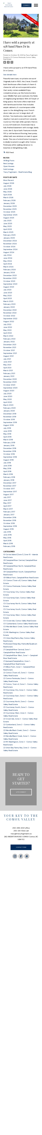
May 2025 (7, 226)
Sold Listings (8, 169)
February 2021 (9, 373)
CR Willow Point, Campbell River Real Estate (21, 577)
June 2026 (7, 189)
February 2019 (9, 442)
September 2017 (10, 491)
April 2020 (7, 402)
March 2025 (8, 232)
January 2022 (9, 341)
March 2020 (8, 405)
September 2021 (10, 353)
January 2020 (9, 411)
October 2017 (9, 488)
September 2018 (10, 457)
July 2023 (7, 290)
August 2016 (8, 529)
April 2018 (7, 471)
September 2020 (10, 388)
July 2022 (7, 324)
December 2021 (9, 344)
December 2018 (9, 448)
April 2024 (7, 264)
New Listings (8, 163)
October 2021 (9, 350)
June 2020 (7, 396)
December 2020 (10, 379)
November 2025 (10, 209)
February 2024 (9, 269)
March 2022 (8, 336)
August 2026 (8, 183)
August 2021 (8, 356)
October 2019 (9, 419)
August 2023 (8, 287)
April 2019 (7, 437)
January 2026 (9, 203)
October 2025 (9, 212)
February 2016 (9, 546)
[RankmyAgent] (26, 856)
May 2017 (7, 503)
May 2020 (7, 399)
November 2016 (9, 520)
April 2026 (7, 194)
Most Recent (8, 180)
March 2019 (8, 439)
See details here (9, 74)
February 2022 (9, 339)
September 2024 (10, 249)
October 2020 (9, 385)
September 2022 (10, 318)
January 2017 (8, 514)
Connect (26, 5)
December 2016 (9, 517)
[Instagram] (14, 856)
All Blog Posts (8, 160)
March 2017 (8, 509)
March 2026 (8, 197)
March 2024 (8, 267)
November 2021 (9, 347)
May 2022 (7, 330)
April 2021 (7, 367)
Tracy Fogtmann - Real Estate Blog (17, 172)
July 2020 (7, 393)
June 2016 (7, 535)
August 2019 (8, 425)
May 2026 (7, 192)
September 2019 (10, 422)
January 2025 (9, 238)
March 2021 (8, 370)
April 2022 (7, 333)
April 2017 (7, 506)
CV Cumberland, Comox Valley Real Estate (20, 623)
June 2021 (7, 362)
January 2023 (9, 307)
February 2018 (9, 477)
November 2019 (9, 416)
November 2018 (9, 451)
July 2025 (7, 220)
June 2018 (7, 465)
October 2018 (9, 454)
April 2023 (7, 298)
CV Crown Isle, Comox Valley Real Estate (19, 621)
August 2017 (8, 494)
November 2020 (10, 382)
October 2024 (9, 246)
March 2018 (8, 474)
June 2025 (7, 223)
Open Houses (8, 166)
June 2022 (7, 327)
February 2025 (9, 235)
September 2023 (10, 284)
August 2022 (8, 321)
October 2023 (9, 281)
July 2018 (7, 463)
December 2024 (10, 241)
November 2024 (10, 243)
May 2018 (7, 468)
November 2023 (9, 278)
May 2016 (7, 538)
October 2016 (9, 523)
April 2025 (7, 229)
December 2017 (9, 483)
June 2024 (7, 258)
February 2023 (9, 304)
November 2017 (9, 486)
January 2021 (8, 376)
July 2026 (7, 186)
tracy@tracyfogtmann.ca (21, 833)
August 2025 (8, 218)
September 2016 (10, 526)
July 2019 (7, 428)
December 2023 (10, 275)
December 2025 (10, 206)
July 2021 (7, 359)
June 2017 (7, 500)
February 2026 (9, 200)
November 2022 (9, 313)
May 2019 (7, 434)
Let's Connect (21, 792)
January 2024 (9, 272)
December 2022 (10, 310)
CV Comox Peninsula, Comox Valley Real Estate (19, 58)
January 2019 (8, 445)
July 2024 (7, 255)
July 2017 (7, 497)
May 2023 (7, 295)
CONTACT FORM (21, 847)
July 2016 (7, 532)
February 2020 (9, 408)
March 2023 (8, 301)
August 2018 (8, 460)
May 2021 (7, 365)
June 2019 (7, 431)
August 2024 (8, 252)
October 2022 (9, 316)
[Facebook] (20, 856)
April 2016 (7, 540)
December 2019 (9, 414)
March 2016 (8, 543)
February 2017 (9, 512)
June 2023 (7, 292)
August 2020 (8, 390)
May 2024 (7, 261)
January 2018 (8, 480)
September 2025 (10, 215)
